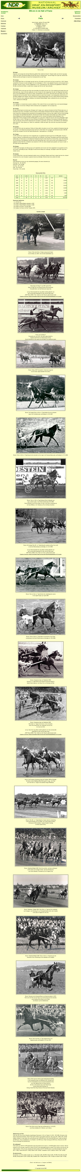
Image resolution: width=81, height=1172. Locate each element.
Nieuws (2, 18)
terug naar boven (41, 1165)
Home (2, 16)
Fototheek (3, 26)
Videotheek (3, 28)
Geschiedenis (4, 33)
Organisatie (3, 21)
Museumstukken (77, 16)
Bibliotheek (3, 23)
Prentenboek (78, 18)
